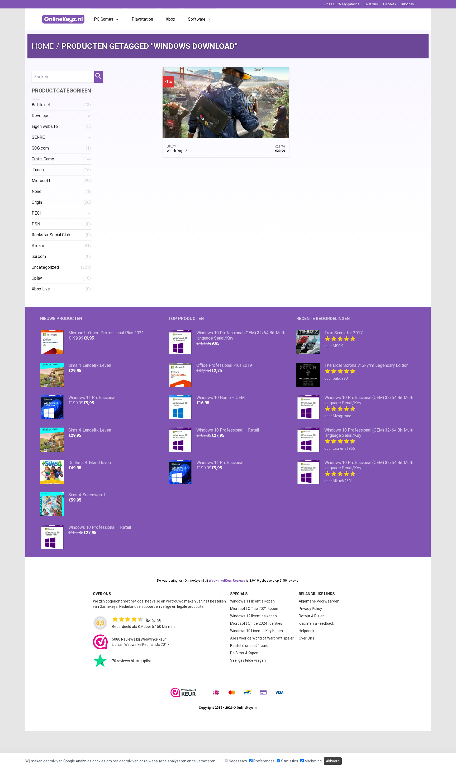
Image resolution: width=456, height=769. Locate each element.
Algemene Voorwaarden (319, 601)
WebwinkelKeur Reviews (227, 580)
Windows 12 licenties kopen (253, 616)
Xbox (170, 19)
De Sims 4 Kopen (244, 653)
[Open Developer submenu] (89, 115)
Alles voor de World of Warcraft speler (262, 638)
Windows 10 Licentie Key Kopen (256, 631)
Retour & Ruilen (312, 616)
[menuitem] (61, 105)
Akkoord (333, 761)
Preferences (264, 761)
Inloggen (407, 4)
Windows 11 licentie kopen (252, 601)
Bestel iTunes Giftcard (249, 645)
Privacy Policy (310, 608)
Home (43, 46)
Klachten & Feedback (316, 623)
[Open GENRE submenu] (89, 137)
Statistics (289, 761)
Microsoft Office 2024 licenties (256, 623)
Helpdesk (389, 4)
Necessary (237, 761)
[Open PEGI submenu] (89, 213)
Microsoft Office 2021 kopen (254, 608)
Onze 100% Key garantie (341, 4)
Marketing (313, 761)
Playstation (142, 19)
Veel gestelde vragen (248, 660)
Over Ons (371, 4)
